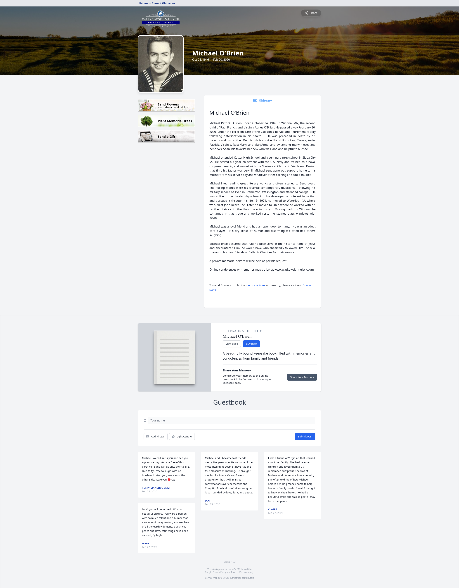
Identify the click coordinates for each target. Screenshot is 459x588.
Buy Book (251, 343)
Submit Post (305, 436)
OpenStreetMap (233, 577)
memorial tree (255, 285)
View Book (232, 343)
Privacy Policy (219, 572)
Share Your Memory (302, 377)
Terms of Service (239, 572)
